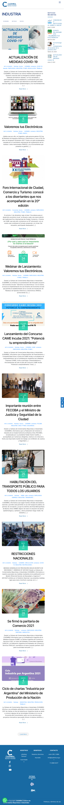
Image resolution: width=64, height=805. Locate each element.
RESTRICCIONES (27, 565)
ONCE (20, 425)
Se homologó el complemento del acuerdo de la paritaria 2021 (55, 46)
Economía (6, 21)
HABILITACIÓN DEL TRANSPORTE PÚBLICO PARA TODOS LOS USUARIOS (23, 486)
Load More (23, 734)
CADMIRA (27, 66)
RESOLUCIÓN (32, 68)
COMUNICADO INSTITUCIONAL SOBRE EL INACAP (55, 22)
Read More (22, 89)
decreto (5, 68)
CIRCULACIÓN (29, 563)
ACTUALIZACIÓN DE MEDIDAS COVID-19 (55, 57)
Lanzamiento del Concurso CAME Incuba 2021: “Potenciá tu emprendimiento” (23, 338)
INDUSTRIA (19, 68)
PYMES (25, 68)
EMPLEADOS (12, 68)
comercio (33, 66)
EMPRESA (15, 497)
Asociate (37, 757)
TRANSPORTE (29, 497)
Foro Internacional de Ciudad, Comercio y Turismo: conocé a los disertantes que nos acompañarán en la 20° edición (23, 196)
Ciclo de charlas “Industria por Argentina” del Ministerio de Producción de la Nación (23, 693)
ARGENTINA (23, 702)
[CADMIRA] (9, 4)
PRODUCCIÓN (39, 702)
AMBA (22, 495)
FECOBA (39, 423)
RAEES (25, 133)
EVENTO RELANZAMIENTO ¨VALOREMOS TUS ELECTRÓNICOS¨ (55, 34)
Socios (22, 21)
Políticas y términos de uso (52, 802)
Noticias (14, 21)
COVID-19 (39, 66)
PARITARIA (19, 632)
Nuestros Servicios (38, 754)
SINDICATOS (26, 632)
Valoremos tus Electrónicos (23, 127)
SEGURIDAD (30, 425)
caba (26, 495)
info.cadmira (8, 66)
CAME (33, 347)
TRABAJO (39, 68)
